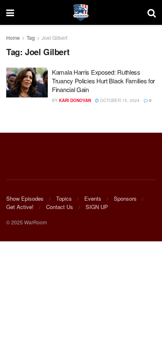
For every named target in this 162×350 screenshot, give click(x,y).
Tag (31, 37)
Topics (64, 198)
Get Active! (20, 207)
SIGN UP (97, 207)
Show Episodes (25, 198)
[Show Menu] (10, 12)
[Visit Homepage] (81, 12)
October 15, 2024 (119, 100)
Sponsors (125, 198)
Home (13, 37)
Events (92, 198)
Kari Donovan (75, 100)
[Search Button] (151, 12)
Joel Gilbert (54, 37)
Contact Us (59, 207)
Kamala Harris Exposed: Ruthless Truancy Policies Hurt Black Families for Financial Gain (103, 81)
